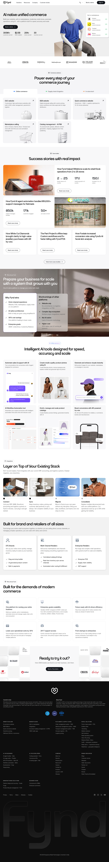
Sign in (101, 2)
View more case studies (53, 262)
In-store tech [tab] (90, 91)
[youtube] (105, 795)
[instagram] (98, 795)
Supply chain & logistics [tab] (55, 91)
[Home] (7, 2)
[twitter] (101, 795)
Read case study (64, 191)
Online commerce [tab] (21, 91)
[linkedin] (95, 795)
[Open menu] (81, 2)
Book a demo (90, 2)
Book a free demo (53, 669)
